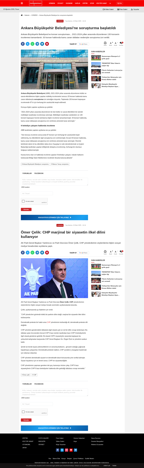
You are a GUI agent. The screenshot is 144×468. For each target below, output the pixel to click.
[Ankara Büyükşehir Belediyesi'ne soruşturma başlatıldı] (54, 69)
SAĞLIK (77, 3)
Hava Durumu (95, 438)
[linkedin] (42, 44)
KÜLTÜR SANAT (101, 3)
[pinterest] (47, 44)
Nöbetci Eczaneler (97, 444)
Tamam (114, 465)
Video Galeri (109, 9)
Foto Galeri (123, 9)
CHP (48, 322)
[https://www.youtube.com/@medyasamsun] (71, 450)
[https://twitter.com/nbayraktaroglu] (62, 450)
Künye (63, 458)
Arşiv (75, 441)
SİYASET (60, 3)
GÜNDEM (52, 3)
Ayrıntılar (107, 465)
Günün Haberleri (79, 438)
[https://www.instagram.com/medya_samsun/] (66, 450)
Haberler (27, 15)
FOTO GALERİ (43, 438)
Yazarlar (136, 9)
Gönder (26, 209)
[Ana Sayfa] (22, 15)
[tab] (27, 173)
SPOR (92, 3)
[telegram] (37, 44)
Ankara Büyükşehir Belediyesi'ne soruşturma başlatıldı (56, 15)
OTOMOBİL (26, 444)
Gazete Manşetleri (97, 441)
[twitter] (28, 44)
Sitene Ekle (56, 458)
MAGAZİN (41, 441)
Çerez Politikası (78, 458)
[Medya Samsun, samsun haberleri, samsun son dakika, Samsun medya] (35, 3)
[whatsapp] (32, 44)
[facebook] (23, 44)
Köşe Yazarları (61, 444)
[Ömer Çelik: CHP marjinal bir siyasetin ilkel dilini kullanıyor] (54, 278)
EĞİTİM (85, 3)
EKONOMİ (69, 3)
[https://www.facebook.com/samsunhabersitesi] (57, 450)
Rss (50, 458)
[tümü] (110, 3)
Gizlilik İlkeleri (89, 458)
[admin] (75, 450)
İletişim (69, 458)
